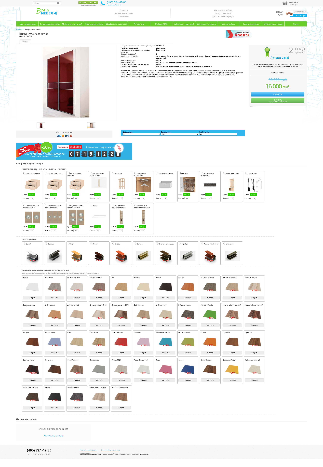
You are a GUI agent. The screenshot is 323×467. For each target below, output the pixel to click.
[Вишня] (187, 287)
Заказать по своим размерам (278, 101)
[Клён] (76, 342)
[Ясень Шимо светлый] (99, 397)
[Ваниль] (143, 287)
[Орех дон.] (54, 369)
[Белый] (32, 287)
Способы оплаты (277, 72)
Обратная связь (88, 450)
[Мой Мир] (65, 135)
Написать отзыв (53, 435)
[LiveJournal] (68, 135)
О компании (123, 16)
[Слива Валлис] (210, 369)
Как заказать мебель (223, 10)
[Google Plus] (71, 135)
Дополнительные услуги (223, 16)
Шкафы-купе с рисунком (116, 24)
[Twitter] (60, 135)
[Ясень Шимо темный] (121, 397)
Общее (25, 41)
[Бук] (121, 287)
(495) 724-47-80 (89, 2)
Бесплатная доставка (124, 13)
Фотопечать (139, 24)
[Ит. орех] (32, 342)
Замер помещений (223, 13)
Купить (277, 94)
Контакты (124, 10)
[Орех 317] (232, 342)
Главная (19, 29)
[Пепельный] (99, 369)
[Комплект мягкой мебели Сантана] (289, 15)
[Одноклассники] (63, 135)
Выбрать (32, 298)
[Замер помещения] (239, 37)
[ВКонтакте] (57, 135)
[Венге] (165, 287)
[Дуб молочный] (76, 314)
